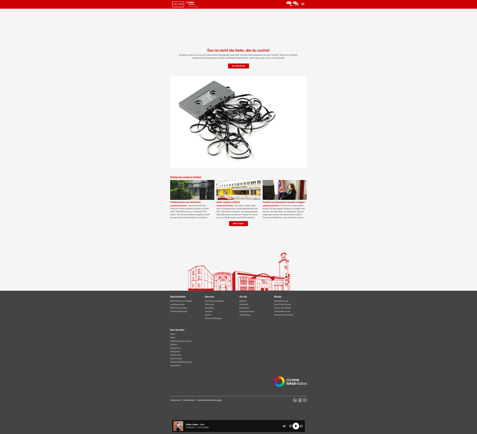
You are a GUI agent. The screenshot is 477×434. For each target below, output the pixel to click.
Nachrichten (178, 296)
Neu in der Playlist (282, 304)
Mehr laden (238, 223)
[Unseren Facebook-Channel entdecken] (300, 400)
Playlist (242, 301)
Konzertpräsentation (283, 315)
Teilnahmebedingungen (181, 362)
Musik (277, 296)
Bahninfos (209, 308)
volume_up (284, 426)
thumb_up (301, 426)
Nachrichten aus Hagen (181, 301)
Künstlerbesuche (282, 311)
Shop (172, 337)
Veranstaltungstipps (214, 301)
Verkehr (208, 311)
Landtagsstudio (177, 304)
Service (209, 296)
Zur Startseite (238, 66)
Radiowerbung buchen (180, 341)
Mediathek (244, 308)
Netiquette (175, 351)
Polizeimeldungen (178, 311)
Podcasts (243, 304)
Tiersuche (209, 304)
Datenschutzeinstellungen (209, 400)
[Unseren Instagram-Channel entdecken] (305, 400)
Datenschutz (176, 358)
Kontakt (173, 344)
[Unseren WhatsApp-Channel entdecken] (295, 400)
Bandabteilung (281, 301)
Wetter (208, 315)
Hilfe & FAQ (175, 355)
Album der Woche (282, 308)
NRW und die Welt (178, 308)
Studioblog (244, 315)
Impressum (175, 365)
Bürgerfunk (175, 348)
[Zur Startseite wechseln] (178, 4)
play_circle (296, 426)
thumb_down (290, 426)
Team (172, 334)
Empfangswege (246, 311)
